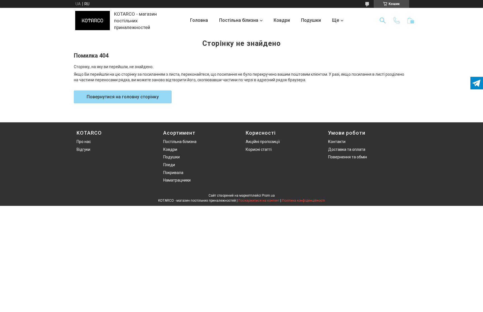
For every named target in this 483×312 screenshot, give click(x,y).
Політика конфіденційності (303, 201)
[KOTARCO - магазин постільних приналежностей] (92, 20)
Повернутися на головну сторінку (123, 96)
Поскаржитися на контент (259, 201)
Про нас (84, 141)
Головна (199, 20)
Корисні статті (259, 149)
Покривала (173, 172)
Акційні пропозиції (263, 141)
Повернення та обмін (347, 157)
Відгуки (83, 149)
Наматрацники (177, 180)
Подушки (311, 20)
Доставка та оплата (346, 149)
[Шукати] (382, 20)
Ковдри (282, 20)
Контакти (336, 141)
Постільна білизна (238, 20)
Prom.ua (268, 195)
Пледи (169, 165)
